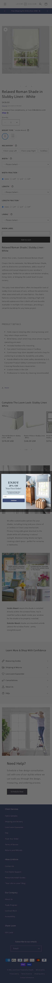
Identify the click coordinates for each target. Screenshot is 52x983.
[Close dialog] (49, 475)
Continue (13, 500)
